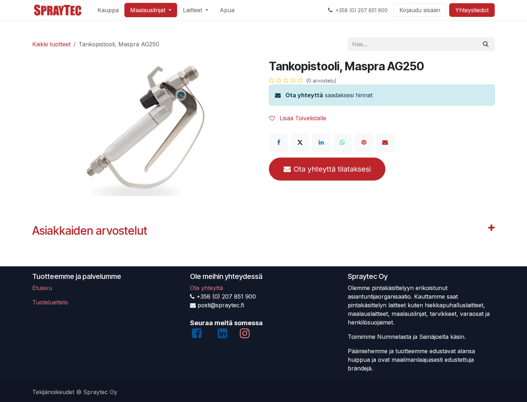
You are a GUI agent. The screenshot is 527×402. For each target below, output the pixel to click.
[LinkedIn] (321, 142)
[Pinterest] (363, 142)
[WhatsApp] (342, 142)
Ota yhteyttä (304, 95)
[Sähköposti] (385, 142)
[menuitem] (108, 10)
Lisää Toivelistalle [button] (302, 118)
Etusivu (42, 287)
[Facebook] (278, 142)
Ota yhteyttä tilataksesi (332, 169)
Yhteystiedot (472, 10)
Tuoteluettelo (50, 302)
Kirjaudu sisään (419, 10)
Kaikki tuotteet (51, 44)
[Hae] (486, 44)
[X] (300, 142)
